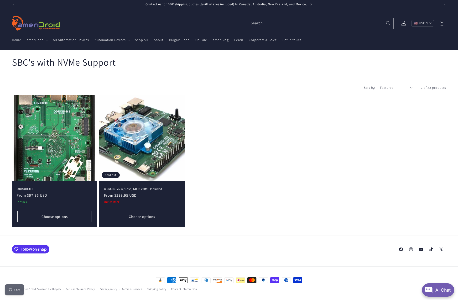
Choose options (55, 216)
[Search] (388, 23)
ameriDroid (29, 289)
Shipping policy (157, 289)
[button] (37, 40)
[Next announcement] (444, 4)
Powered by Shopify (48, 289)
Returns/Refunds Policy (80, 289)
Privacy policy (108, 289)
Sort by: (369, 87)
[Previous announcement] (13, 4)
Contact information (184, 289)
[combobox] (319, 23)
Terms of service (132, 289)
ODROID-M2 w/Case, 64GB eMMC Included (133, 189)
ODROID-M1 (25, 189)
